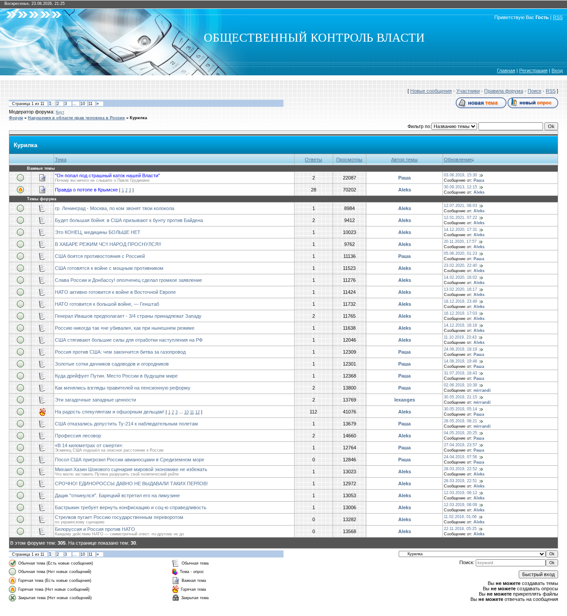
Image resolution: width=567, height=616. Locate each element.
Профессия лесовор (78, 435)
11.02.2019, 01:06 (460, 517)
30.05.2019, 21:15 (460, 397)
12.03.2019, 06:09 (460, 505)
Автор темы (404, 159)
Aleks (404, 189)
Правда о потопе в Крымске (86, 189)
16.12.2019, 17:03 (460, 313)
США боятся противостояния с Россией (100, 256)
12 (197, 412)
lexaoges (404, 399)
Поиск (534, 91)
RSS (558, 17)
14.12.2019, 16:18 (460, 325)
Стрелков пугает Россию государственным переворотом (119, 517)
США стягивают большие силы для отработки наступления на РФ (128, 340)
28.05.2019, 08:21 (460, 421)
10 (83, 103)
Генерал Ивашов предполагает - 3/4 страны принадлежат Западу (128, 316)
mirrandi (482, 390)
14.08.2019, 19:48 (460, 361)
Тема (60, 159)
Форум (16, 118)
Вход (557, 70)
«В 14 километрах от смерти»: (89, 445)
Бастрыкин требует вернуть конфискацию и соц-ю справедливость (130, 507)
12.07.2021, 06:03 (460, 205)
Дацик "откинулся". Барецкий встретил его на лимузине (117, 495)
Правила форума (503, 91)
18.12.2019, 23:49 (460, 301)
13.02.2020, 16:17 (460, 289)
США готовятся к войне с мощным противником (109, 268)
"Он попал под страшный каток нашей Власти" (107, 175)
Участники (468, 91)
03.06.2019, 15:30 (460, 175)
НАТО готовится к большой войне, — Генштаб (107, 304)
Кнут (60, 112)
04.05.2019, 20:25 (460, 433)
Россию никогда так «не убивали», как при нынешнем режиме (124, 328)
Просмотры (349, 159)
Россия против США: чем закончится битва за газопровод (120, 352)
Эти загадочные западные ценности (95, 399)
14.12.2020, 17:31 (460, 229)
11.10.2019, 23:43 (460, 337)
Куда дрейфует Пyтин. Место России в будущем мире (116, 375)
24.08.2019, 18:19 (460, 349)
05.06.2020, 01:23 (460, 253)
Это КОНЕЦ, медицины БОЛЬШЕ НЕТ (97, 232)
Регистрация (533, 70)
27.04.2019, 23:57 (460, 445)
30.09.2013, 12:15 (460, 187)
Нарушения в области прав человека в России (76, 118)
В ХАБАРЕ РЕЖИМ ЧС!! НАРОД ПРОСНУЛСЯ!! (108, 244)
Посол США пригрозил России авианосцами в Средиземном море (129, 459)
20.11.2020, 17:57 (460, 241)
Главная (506, 70)
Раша (404, 177)
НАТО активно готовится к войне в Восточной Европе (115, 292)
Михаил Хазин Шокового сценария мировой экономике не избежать (131, 469)
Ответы (313, 159)
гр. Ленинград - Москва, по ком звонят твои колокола (114, 208)
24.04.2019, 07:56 (460, 457)
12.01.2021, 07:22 (460, 217)
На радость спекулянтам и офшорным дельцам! (109, 411)
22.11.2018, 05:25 (460, 528)
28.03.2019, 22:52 (460, 469)
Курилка (138, 118)
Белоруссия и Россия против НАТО (95, 529)
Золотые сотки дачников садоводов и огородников (112, 363)
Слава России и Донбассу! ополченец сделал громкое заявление (128, 280)
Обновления (458, 159)
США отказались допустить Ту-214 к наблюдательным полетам (126, 423)
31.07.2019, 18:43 (460, 373)
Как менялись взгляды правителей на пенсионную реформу (122, 387)
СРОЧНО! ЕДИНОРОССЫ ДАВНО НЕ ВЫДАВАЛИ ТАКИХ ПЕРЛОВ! (131, 483)
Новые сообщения (431, 91)
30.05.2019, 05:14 (460, 409)
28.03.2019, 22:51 (460, 481)
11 (91, 103)
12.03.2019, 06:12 (460, 493)
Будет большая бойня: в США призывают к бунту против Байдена (129, 220)
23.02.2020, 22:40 (460, 265)
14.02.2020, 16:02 (460, 277)
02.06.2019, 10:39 (460, 385)
